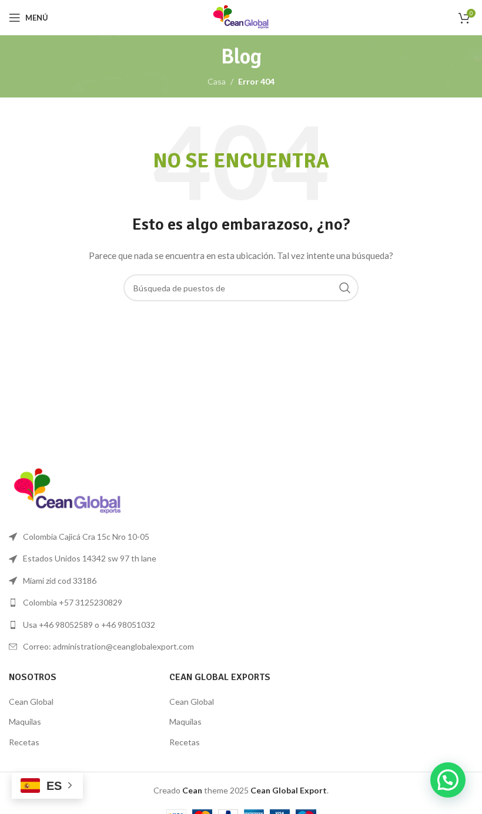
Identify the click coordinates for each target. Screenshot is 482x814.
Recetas (24, 742)
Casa (216, 81)
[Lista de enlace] (120, 602)
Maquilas (25, 721)
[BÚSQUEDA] (345, 287)
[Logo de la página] (241, 17)
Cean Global (31, 702)
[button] (448, 780)
